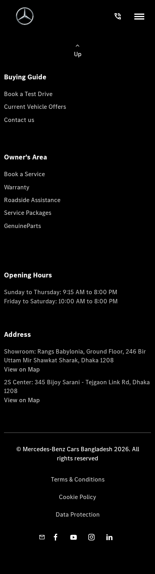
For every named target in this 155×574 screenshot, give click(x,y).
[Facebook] (55, 537)
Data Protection (78, 514)
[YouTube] (73, 537)
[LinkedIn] (109, 537)
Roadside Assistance (32, 200)
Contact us (19, 120)
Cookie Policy (77, 497)
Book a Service (24, 174)
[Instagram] (91, 537)
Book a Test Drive (28, 94)
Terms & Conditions (78, 479)
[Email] (42, 537)
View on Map (22, 369)
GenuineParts (22, 226)
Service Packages (27, 212)
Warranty (16, 187)
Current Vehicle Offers (35, 106)
